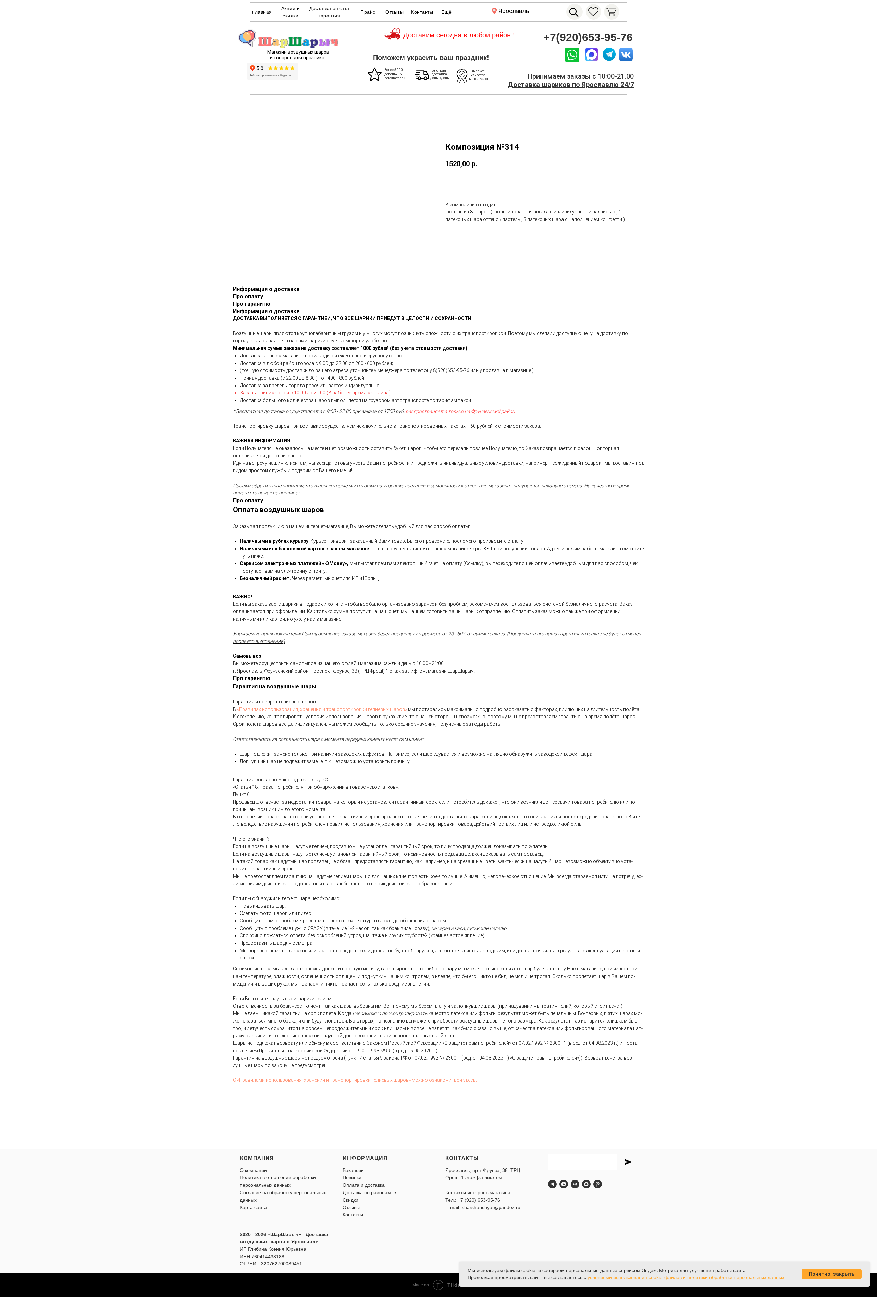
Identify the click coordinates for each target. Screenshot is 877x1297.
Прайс (367, 12)
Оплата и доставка (364, 1185)
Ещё (446, 12)
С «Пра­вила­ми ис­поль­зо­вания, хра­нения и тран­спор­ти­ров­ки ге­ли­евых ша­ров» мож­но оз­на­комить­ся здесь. (355, 1080)
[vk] (575, 1184)
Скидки (350, 1200)
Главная (262, 12)
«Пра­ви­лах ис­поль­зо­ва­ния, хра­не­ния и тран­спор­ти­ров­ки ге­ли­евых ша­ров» (322, 709)
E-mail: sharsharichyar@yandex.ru (482, 1207)
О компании (253, 1170)
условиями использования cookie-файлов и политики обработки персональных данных (686, 1277)
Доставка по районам (367, 1192)
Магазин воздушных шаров (298, 52)
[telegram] (552, 1184)
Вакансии (353, 1170)
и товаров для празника (297, 57)
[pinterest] (597, 1184)
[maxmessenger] (586, 1184)
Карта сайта (253, 1207)
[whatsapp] (563, 1184)
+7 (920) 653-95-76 (479, 1200)
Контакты (422, 12)
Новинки (352, 1177)
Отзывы (394, 12)
